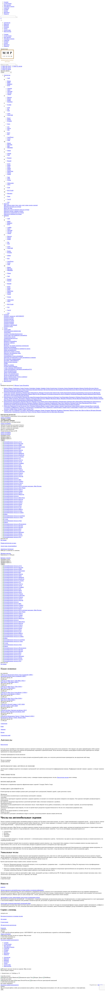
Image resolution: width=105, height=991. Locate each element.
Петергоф (19, 404)
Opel (8, 155)
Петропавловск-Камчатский (38, 404)
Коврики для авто (6, 558)
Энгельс (34, 412)
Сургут (85, 407)
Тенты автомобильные (10, 371)
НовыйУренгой (17, 403)
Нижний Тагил (36, 401)
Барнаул (82, 388)
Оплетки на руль (8, 354)
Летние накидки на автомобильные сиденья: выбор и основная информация (22, 890)
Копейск (20, 397)
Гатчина (26, 391)
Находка (15, 400)
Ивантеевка (24, 394)
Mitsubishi (10, 147)
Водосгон (6, 344)
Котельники (36, 397)
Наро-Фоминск (8, 400)
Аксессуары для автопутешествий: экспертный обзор (16, 903)
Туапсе (29, 409)
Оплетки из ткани (9, 320)
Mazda (9, 143)
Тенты (5, 28)
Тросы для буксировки (10, 372)
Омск (59, 403)
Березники (7, 389)
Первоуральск (8, 404)
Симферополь (15, 407)
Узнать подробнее (6, 417)
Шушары (93, 410)
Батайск (86, 388)
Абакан (10, 388)
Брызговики (7, 339)
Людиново (34, 398)
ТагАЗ (9, 199)
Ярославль (55, 412)
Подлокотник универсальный (12, 359)
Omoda (9, 153)
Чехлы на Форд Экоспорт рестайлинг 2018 (13, 711)
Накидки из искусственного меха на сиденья (16, 209)
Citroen (9, 94)
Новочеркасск (97, 401)
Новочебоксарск (88, 401)
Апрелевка (32, 388)
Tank (8, 177)
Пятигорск (7, 406)
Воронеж (6, 391)
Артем (48, 388)
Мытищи (79, 398)
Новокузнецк (44, 401)
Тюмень (6, 410)
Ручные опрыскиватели (10, 366)
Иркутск (35, 394)
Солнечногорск (29, 407)
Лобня (10, 398)
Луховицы (15, 398)
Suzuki (9, 174)
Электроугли (23, 412)
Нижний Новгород (26, 401)
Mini (8, 146)
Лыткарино (22, 398)
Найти (2, 440)
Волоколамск (97, 389)
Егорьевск (73, 392)
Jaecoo (9, 128)
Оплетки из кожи (9, 317)
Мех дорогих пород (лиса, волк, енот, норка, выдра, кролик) (21, 205)
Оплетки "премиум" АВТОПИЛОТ (14, 316)
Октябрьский (54, 403)
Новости (6, 14)
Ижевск (30, 394)
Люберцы (28, 398)
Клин (12, 395)
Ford (8, 110)
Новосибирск (80, 401)
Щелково (98, 410)
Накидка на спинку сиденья (12, 351)
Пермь (14, 404)
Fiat (8, 109)
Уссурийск (23, 410)
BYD (8, 85)
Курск (87, 397)
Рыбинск (38, 406)
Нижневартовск (8, 401)
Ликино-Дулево (97, 397)
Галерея (6, 2)
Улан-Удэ (11, 410)
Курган (83, 397)
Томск (25, 409)
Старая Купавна (57, 407)
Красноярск (65, 397)
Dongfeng (9, 101)
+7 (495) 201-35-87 (6, 66)
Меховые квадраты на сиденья (12, 206)
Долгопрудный (48, 392)
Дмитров (41, 392)
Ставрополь (49, 407)
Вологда (91, 389)
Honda (9, 119)
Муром (75, 398)
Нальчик (101, 398)
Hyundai (9, 121)
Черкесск (72, 410)
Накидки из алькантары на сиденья (14, 212)
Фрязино (31, 410)
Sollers (9, 169)
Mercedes (9, 144)
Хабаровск (37, 410)
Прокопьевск (55, 404)
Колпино (26, 395)
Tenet (8, 178)
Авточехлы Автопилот (7, 549)
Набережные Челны (88, 398)
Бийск (12, 389)
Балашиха (77, 388)
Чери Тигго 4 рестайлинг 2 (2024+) (10, 694)
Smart (8, 166)
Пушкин (71, 404)
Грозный (13, 392)
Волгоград (72, 389)
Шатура (84, 410)
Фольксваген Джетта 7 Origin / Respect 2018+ (13, 717)
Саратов (61, 406)
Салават (47, 406)
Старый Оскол (66, 407)
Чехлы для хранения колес (11, 373)
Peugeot (9, 158)
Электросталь (16, 412)
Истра (40, 394)
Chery (8, 90)
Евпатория (67, 392)
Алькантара (4, 723)
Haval (8, 118)
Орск (80, 403)
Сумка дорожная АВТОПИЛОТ (13, 368)
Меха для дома (8, 208)
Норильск (30, 403)
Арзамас (38, 388)
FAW (8, 107)
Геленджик (7, 392)
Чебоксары (54, 410)
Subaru (9, 172)
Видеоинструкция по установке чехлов (12, 916)
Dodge (9, 100)
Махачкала (54, 398)
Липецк (6, 398)
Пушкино (77, 404)
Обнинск (41, 403)
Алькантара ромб (5, 735)
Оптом (6, 11)
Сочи (44, 407)
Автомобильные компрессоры (12, 331)
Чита (80, 410)
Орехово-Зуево (74, 403)
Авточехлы (7, 22)
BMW (8, 82)
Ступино (80, 407)
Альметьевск (16, 388)
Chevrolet (9, 91)
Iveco (8, 124)
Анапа (22, 388)
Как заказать (7, 5)
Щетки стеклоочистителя (11, 378)
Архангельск (54, 388)
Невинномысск (22, 400)
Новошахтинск (8, 403)
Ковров (16, 395)
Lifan (8, 140)
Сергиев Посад (89, 406)
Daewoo (9, 97)
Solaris (9, 168)
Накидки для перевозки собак (12, 353)
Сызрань (90, 407)
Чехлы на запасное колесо (11, 375)
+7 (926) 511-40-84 (17, 66)
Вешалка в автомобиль (10, 341)
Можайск (63, 398)
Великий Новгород (38, 389)
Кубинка (78, 397)
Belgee (9, 81)
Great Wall (10, 115)
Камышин (80, 394)
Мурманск (69, 398)
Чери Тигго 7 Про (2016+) (8, 688)
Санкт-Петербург (24, 385)
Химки (43, 410)
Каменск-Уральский (71, 394)
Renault (9, 161)
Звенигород (7, 394)
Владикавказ (59, 389)
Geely (8, 113)
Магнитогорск (41, 398)
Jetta (8, 130)
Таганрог (6, 409)
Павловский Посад (87, 403)
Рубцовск (33, 406)
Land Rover (10, 137)
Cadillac (9, 227)
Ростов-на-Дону (25, 406)
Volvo (8, 184)
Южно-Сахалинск (42, 412)
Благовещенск (18, 389)
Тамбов (11, 409)
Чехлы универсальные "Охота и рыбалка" (15, 376)
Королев (25, 397)
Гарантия (6, 8)
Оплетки (6, 27)
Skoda (8, 165)
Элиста (29, 412)
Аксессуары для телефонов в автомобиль (15, 335)
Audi (8, 78)
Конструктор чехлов (63, 777)
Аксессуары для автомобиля (8, 546)
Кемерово (90, 394)
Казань (51, 394)
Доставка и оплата (9, 6)
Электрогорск (8, 412)
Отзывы (6, 9)
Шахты (88, 410)
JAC (8, 127)
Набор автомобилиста (10, 350)
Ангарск (26, 388)
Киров (99, 394)
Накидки (6, 24)
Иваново (18, 394)
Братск (24, 389)
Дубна (62, 392)
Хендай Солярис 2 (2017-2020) (9, 705)
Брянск (6, 388)
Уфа (27, 410)
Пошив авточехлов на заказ (8, 543)
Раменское (13, 406)
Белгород (92, 388)
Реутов (18, 406)
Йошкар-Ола (45, 394)
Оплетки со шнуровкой (10, 325)
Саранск (56, 406)
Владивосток (52, 389)
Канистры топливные (10, 347)
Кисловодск (7, 395)
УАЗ (8, 202)
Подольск (49, 404)
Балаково (71, 388)
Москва (17, 385)
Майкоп (48, 398)
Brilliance (9, 84)
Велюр (2, 732)
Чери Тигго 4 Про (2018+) (8, 700)
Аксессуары (7, 30)
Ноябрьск (35, 403)
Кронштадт (72, 397)
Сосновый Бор (38, 407)
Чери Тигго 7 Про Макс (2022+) (10, 682)
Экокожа (3, 729)
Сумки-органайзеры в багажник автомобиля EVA (18, 369)
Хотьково (48, 410)
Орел (62, 403)
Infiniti (9, 255)
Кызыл (91, 397)
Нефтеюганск (38, 400)
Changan (9, 88)
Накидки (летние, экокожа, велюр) (13, 211)
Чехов (77, 410)
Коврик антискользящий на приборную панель (17, 348)
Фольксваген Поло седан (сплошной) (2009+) (13, 676)
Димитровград (34, 392)
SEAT (8, 164)
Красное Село (58, 397)
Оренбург (67, 403)
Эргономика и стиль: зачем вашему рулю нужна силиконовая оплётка (20, 897)
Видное (46, 389)
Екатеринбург (80, 392)
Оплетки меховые (9, 322)
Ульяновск (17, 410)
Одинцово (47, 403)
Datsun (9, 98)
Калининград (57, 394)
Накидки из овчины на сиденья (12, 214)
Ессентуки (91, 392)
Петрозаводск (26, 404)
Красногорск (44, 397)
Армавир (43, 388)
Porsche (9, 280)
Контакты (6, 12)
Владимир (66, 389)
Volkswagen (10, 183)
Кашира (85, 394)
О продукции (7, 3)
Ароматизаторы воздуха (10, 338)
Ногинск (24, 403)
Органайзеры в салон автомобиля (13, 356)
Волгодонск (79, 389)
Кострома (30, 397)
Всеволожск (20, 391)
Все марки (3, 540)
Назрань (96, 398)
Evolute (9, 104)
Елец (86, 392)
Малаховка (61, 412)
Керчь (95, 394)
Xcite (8, 187)
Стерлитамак (74, 407)
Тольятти (20, 409)
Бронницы (29, 389)
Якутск (49, 412)
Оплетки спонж (8, 326)
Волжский (86, 389)
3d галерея (3, 919)
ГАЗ (8, 307)
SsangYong (10, 171)
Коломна (21, 395)
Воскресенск (13, 391)
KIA (8, 134)
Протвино (62, 404)
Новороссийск (71, 401)
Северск (82, 406)
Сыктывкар (96, 407)
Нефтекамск (30, 400)
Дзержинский (26, 392)
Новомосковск (63, 401)
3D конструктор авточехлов (8, 925)
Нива (8, 196)
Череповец (66, 410)
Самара (52, 406)
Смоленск (22, 407)
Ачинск (66, 388)
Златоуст (13, 394)
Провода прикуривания (10, 362)
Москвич (9, 193)
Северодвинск (75, 406)
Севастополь (67, 406)
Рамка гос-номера (9, 365)
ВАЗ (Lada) (10, 190)
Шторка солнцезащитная (11, 379)
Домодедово (56, 392)
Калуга (63, 394)
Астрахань (61, 388)
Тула (32, 409)
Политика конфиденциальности (10, 940)
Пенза (94, 403)
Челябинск (60, 410)
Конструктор (7, 31)
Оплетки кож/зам (9, 319)
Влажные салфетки (9, 342)
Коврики (6, 25)
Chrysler (9, 93)
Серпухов (96, 406)
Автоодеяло (7, 332)
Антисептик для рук (9, 337)
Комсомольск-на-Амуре (11, 397)
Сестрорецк (7, 407)
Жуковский (97, 392)
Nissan (9, 150)
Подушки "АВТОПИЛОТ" (11, 360)
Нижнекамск (17, 401)
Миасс (59, 398)
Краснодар (51, 397)
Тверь (15, 409)
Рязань (43, 406)
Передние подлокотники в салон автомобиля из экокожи (20, 357)
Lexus (8, 138)
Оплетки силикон (9, 323)
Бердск (97, 388)
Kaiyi (8, 132)
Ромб (2, 726)
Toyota (9, 180)
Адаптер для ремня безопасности (13, 334)
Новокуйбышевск (53, 401)
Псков (67, 404)
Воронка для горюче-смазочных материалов (16, 345)
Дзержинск (19, 392)
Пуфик (6, 363)
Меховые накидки (6, 553)
